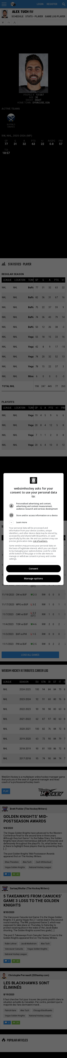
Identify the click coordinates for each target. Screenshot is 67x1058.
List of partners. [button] (40, 541)
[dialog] (33, 529)
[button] (33, 522)
